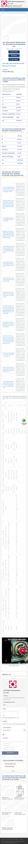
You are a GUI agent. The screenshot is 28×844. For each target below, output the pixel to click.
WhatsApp (14, 55)
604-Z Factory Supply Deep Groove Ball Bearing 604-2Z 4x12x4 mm (8, 370)
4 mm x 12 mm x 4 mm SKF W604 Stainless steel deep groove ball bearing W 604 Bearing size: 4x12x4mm (8, 309)
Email (4, 709)
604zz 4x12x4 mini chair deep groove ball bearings (8, 279)
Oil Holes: (5, 111)
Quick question (7, 727)
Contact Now (14, 52)
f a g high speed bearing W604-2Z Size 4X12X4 (8, 219)
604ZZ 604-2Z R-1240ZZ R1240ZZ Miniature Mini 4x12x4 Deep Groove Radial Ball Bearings (8, 234)
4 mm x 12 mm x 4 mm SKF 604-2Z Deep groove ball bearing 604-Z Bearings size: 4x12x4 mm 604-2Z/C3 (8, 339)
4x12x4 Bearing (13, 13)
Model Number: (6, 94)
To (3, 715)
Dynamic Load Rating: (8, 114)
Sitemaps (21, 839)
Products (7, 13)
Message (5, 738)
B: (3, 104)
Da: (3, 163)
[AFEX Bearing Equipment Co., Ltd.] (4, 3)
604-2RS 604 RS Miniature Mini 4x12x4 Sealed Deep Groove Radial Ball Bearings (8, 249)
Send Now (10, 753)
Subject (4, 721)
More (13, 771)
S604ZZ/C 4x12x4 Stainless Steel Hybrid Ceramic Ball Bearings (8, 295)
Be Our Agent (14, 59)
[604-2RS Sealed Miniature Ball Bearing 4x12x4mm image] (14, 27)
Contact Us (10, 839)
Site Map (16, 839)
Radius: (4, 107)
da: (3, 120)
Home (2, 13)
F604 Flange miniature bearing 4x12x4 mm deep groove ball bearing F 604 (8, 189)
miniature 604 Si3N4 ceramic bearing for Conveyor (8, 354)
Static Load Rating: (8, 117)
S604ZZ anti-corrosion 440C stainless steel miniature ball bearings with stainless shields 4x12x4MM (8, 204)
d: (2, 97)
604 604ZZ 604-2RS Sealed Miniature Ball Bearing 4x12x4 (8, 265)
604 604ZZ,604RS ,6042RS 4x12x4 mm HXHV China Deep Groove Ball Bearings (8, 384)
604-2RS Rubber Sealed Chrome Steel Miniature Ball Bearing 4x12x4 (8, 325)
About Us (3, 839)
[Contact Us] (24, 422)
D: (3, 101)
